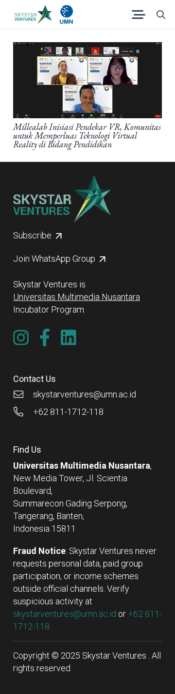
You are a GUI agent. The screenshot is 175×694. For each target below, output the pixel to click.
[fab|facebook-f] (45, 338)
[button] (139, 14)
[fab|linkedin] (68, 338)
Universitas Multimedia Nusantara (76, 297)
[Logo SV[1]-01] (33, 14)
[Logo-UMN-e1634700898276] (66, 14)
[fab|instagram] (21, 338)
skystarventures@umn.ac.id (64, 614)
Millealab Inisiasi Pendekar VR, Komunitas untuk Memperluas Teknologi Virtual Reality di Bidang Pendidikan (87, 135)
